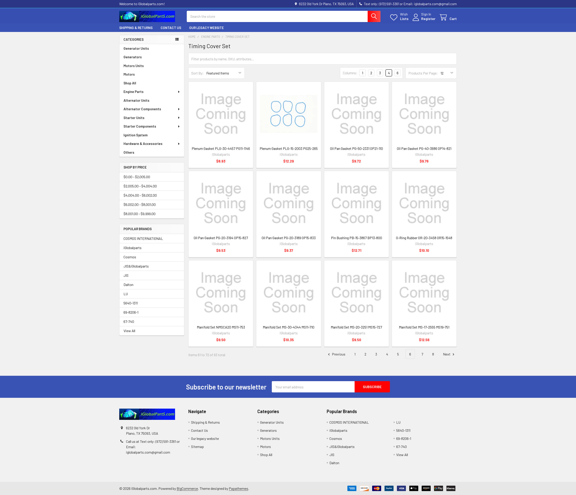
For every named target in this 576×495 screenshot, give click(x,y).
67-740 (129, 321)
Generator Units (136, 48)
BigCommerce (187, 488)
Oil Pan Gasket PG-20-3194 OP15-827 (221, 238)
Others (129, 152)
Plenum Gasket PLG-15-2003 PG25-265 (289, 148)
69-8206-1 (131, 312)
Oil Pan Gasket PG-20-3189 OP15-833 (289, 238)
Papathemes (238, 488)
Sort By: (197, 73)
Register (428, 18)
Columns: (350, 73)
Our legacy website (206, 28)
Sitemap (197, 446)
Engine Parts (134, 92)
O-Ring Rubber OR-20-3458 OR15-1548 (424, 238)
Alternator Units (136, 100)
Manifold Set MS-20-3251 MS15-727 (356, 327)
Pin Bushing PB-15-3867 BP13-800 (356, 238)
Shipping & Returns (136, 28)
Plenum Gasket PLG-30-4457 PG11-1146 (221, 148)
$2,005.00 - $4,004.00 (140, 186)
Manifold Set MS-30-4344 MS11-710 (288, 327)
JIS (126, 275)
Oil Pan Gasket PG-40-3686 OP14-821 (424, 148)
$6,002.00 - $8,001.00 (140, 204)
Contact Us (171, 28)
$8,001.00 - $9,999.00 (139, 214)
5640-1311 (131, 303)
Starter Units (134, 118)
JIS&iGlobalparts (136, 266)
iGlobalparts (133, 247)
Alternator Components (142, 109)
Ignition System (136, 135)
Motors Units (134, 66)
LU (126, 294)
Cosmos (130, 257)
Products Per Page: (423, 73)
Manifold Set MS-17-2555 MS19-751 (424, 327)
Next (447, 354)
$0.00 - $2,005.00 (137, 177)
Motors (129, 74)
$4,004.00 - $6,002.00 (140, 195)
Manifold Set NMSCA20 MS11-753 (221, 327)
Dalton (128, 284)
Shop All (130, 83)
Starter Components (140, 126)
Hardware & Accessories (143, 144)
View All (129, 330)
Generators (133, 57)
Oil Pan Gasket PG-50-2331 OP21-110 (356, 148)
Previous (338, 354)
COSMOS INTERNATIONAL (143, 238)
